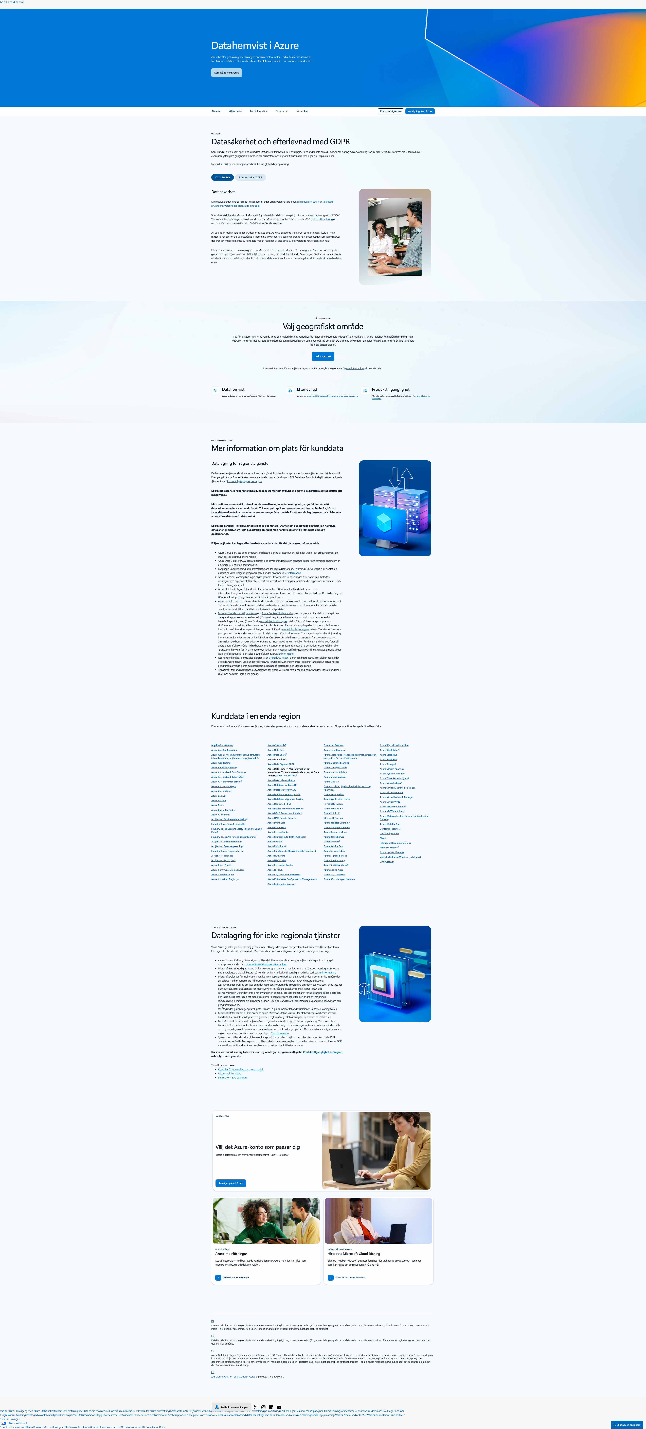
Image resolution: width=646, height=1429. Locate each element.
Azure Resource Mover (335, 832)
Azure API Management (223, 767)
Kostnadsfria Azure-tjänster (185, 1411)
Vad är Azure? (7, 1411)
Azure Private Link (333, 808)
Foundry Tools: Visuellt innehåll (227, 824)
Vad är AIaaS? (343, 1415)
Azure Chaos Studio (221, 865)
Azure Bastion (218, 800)
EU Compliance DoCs (153, 1427)
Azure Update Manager (392, 852)
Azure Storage (387, 764)
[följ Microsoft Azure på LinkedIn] (271, 1407)
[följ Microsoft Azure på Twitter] (256, 1407)
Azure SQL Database (334, 874)
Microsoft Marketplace (47, 1415)
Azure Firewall (274, 841)
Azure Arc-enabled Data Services (228, 772)
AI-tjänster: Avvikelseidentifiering (228, 819)
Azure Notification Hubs (336, 799)
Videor (219, 1415)
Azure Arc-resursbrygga (223, 786)
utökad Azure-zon (278, 657)
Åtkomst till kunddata (229, 1073)
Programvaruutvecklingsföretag (17, 1415)
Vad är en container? (379, 1415)
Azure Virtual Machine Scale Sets (397, 787)
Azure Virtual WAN (390, 801)
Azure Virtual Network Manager (396, 797)
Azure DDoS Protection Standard (284, 813)
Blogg (99, 1415)
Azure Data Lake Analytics (281, 780)
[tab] (222, 177)
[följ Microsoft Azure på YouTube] (279, 1407)
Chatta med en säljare (628, 1424)
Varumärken (113, 1427)
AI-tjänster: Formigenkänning (226, 841)
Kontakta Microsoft (43, 1427)
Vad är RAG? (398, 1415)
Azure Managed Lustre (335, 767)
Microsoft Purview (333, 818)
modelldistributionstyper (273, 621)
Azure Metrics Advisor (335, 772)
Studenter (127, 1415)
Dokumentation (86, 1415)
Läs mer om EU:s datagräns (233, 1077)
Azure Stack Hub (388, 759)
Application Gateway (222, 745)
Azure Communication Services (227, 869)
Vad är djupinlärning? (324, 1415)
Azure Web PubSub (390, 824)
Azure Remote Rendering (337, 827)
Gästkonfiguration (389, 833)
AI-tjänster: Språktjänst (223, 860)
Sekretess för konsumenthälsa (16, 1427)
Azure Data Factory (286, 775)
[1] (212, 1320)
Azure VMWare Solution (392, 811)
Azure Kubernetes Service (280, 883)
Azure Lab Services (334, 745)
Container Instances (390, 828)
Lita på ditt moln (93, 1411)
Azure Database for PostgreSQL (283, 794)
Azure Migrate (331, 781)
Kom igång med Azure (27, 1411)
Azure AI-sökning (220, 814)
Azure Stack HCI (388, 754)
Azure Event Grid (276, 822)
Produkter (143, 1411)
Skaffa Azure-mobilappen (234, 1407)
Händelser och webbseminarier (150, 1415)
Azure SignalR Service (335, 855)
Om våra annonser (131, 1427)
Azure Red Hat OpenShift (337, 822)
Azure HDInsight (276, 855)
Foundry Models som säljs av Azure (237, 613)
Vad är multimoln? (275, 1415)
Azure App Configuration (224, 750)
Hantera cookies (73, 1427)
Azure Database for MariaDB (282, 785)
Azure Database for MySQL (281, 789)
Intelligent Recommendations (395, 842)
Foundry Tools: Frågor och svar (227, 850)
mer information (355, 368)
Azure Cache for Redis (223, 809)
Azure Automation (220, 791)
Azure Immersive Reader (280, 865)
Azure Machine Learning (336, 762)
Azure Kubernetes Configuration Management (291, 879)
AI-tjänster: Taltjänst (222, 855)
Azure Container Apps (222, 874)
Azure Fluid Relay (276, 846)
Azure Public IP (332, 813)
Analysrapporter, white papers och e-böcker (191, 1415)
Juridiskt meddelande (95, 1427)
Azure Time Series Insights (394, 778)
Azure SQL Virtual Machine (394, 745)
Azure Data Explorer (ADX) (281, 764)
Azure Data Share (276, 754)
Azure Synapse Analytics (392, 773)
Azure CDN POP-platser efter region (266, 964)
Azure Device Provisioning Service (285, 808)
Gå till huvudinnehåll (12, 2)
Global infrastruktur (51, 1411)
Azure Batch (217, 805)
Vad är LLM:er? (360, 1415)
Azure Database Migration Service (285, 799)
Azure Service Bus (333, 846)
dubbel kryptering (323, 219)
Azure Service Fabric (334, 850)
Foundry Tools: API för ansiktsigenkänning (233, 836)
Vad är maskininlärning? (299, 1415)
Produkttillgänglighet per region (244, 481)
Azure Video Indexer (390, 783)
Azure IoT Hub (275, 869)
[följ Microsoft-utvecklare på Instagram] (264, 1407)
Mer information (292, 572)
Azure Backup (218, 795)
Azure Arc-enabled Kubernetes (227, 776)
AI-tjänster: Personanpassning (227, 846)
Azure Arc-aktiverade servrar (226, 781)
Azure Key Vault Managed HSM (283, 874)
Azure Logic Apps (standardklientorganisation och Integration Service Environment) (350, 756)
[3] (212, 1350)
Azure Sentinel (331, 841)
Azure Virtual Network (391, 792)
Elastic (383, 838)
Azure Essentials (111, 1411)
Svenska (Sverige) (9, 1419)
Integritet (59, 1427)
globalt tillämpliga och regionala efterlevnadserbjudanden (333, 395)
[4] (212, 1371)
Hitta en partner (68, 1415)
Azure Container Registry (224, 879)
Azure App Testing (220, 762)
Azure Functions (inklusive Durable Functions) (291, 850)
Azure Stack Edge (389, 750)
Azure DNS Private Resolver (282, 818)
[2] (212, 1335)
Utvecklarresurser (112, 1415)
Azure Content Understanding (278, 613)
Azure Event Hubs (276, 827)
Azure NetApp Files (334, 794)
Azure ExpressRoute (277, 832)
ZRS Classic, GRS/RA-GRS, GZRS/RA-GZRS (233, 1376)
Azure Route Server (334, 836)
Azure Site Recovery (334, 860)
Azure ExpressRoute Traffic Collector (286, 836)
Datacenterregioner (72, 1411)
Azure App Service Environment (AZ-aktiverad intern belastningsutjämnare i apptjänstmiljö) (235, 756)
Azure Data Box (275, 750)
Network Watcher (389, 847)
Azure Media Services (335, 776)
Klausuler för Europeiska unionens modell (240, 1069)
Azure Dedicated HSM (279, 803)
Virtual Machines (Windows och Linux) (400, 857)
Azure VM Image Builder (392, 806)
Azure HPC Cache (276, 860)
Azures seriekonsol (228, 601)
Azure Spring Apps (333, 869)
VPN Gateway (387, 861)
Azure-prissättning (160, 1411)
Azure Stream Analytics (392, 768)
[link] (216, 112)
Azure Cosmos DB (276, 745)
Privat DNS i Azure (333, 803)
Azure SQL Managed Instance (339, 879)
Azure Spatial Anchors (335, 865)
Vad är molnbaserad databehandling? (244, 1415)
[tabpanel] (322, 237)
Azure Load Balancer (334, 750)
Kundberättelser (129, 1411)
